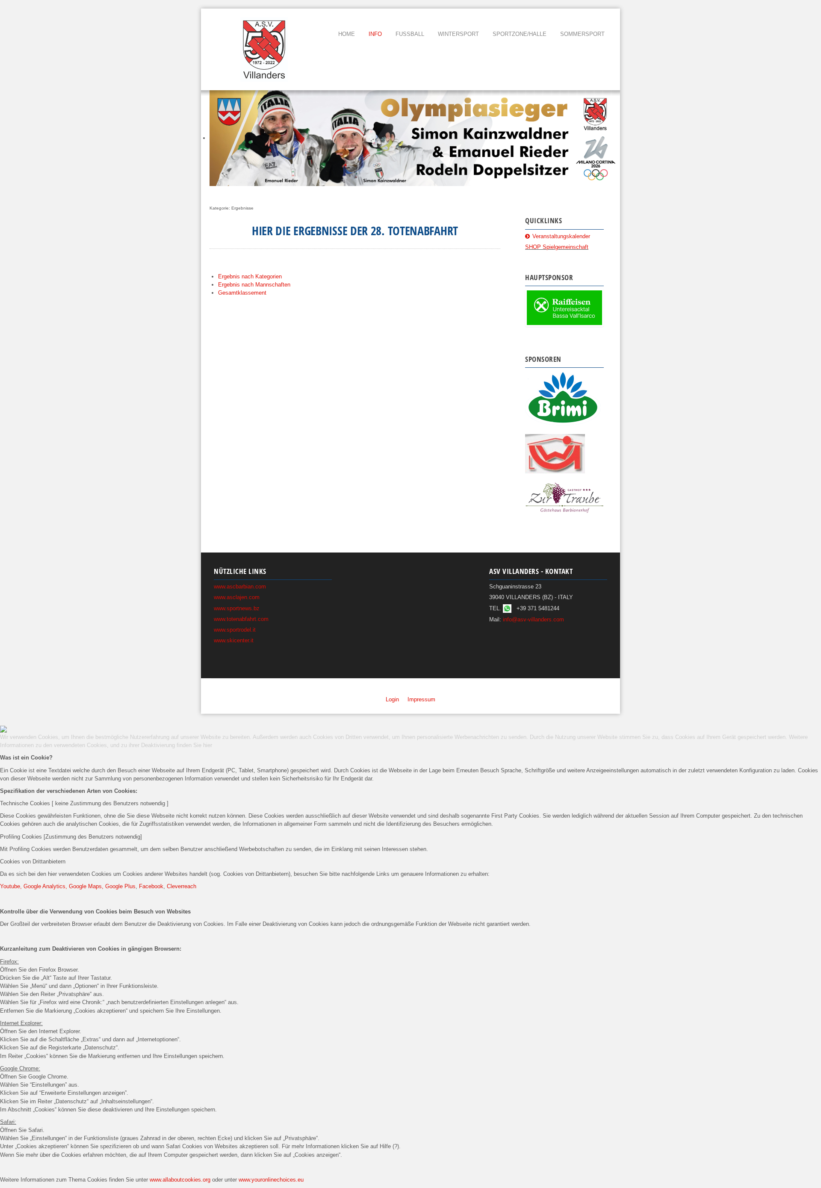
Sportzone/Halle (519, 34)
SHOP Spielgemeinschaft (556, 247)
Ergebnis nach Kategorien (250, 276)
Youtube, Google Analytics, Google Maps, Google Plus (68, 886)
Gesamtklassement (242, 293)
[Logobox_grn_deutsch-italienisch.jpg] (564, 308)
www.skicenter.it (234, 640)
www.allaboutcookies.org (180, 1179)
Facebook (151, 886)
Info (375, 34)
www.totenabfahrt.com (241, 619)
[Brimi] (563, 397)
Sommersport (582, 34)
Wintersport (458, 34)
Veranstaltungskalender (561, 236)
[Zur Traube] (564, 497)
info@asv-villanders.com (533, 619)
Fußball (410, 34)
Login (392, 699)
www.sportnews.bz (237, 608)
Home (346, 34)
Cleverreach (181, 886)
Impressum (421, 699)
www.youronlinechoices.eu (271, 1179)
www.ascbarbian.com (240, 586)
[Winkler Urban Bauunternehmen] (555, 453)
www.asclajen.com (237, 597)
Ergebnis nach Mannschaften (254, 284)
